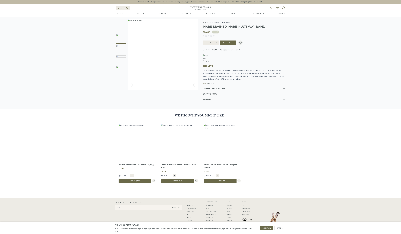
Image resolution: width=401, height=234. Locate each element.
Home (204, 22)
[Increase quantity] (135, 175)
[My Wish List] (271, 8)
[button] (209, 36)
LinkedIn (229, 214)
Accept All (267, 228)
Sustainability (190, 211)
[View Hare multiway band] (121, 39)
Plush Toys (163, 13)
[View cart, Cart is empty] (277, 8)
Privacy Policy (246, 208)
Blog (188, 214)
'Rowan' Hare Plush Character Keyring (136, 164)
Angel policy (245, 214)
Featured (119, 13)
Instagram (229, 208)
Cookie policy (246, 211)
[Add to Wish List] (240, 43)
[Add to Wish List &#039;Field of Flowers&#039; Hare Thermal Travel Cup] (196, 180)
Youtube (229, 217)
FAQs (207, 208)
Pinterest (229, 220)
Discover (281, 13)
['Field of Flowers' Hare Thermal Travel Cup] (179, 142)
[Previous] (133, 85)
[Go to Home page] (200, 8)
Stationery (233, 13)
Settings (280, 228)
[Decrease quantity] (128, 175)
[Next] (193, 85)
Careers (189, 220)
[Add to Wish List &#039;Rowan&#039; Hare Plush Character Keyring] (153, 180)
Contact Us (209, 217)
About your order (211, 211)
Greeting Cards (258, 13)
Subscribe (176, 207)
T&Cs (243, 205)
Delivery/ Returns (211, 214)
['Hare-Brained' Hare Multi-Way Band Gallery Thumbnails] (121, 55)
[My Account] (283, 7)
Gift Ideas (140, 13)
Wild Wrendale (191, 208)
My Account (209, 205)
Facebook (229, 205)
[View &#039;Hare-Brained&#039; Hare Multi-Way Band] (121, 49)
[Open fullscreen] (163, 54)
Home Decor (186, 13)
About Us (190, 205)
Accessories (210, 13)
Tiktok (228, 211)
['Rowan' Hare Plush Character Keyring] (137, 142)
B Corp (189, 217)
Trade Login (209, 220)
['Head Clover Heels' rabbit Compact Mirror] (222, 142)
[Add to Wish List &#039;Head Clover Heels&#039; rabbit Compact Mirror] (239, 180)
